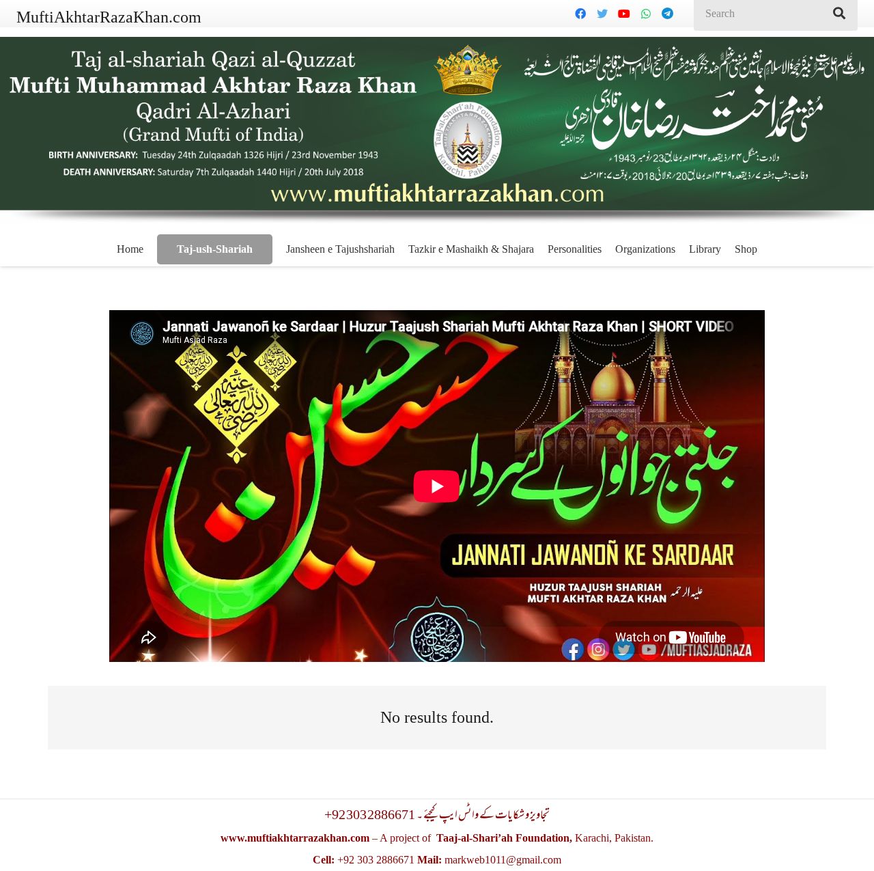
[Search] (839, 13)
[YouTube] (624, 14)
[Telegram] (668, 14)
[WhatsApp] (646, 14)
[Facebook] (580, 14)
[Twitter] (602, 14)
